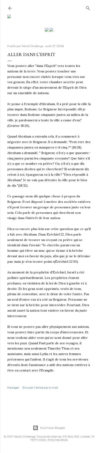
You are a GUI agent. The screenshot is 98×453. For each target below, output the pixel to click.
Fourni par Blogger (52, 427)
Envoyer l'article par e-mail (40, 387)
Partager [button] (13, 387)
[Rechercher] (88, 7)
